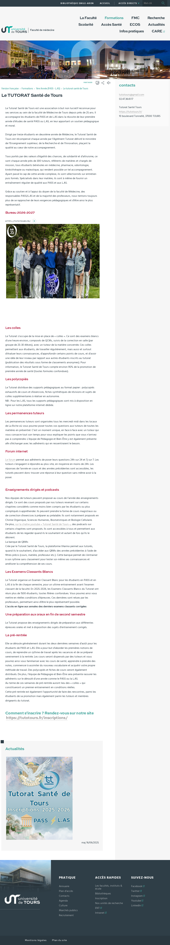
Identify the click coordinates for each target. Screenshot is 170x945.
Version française (10, 88)
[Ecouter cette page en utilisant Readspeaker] (109, 84)
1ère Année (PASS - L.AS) (48, 88)
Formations (27, 88)
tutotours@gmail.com (131, 94)
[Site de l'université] (20, 902)
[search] (150, 3)
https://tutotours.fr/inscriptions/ (37, 718)
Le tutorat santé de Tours (75, 88)
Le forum (10, 459)
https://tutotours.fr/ (18, 221)
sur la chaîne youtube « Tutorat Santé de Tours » (43, 524)
